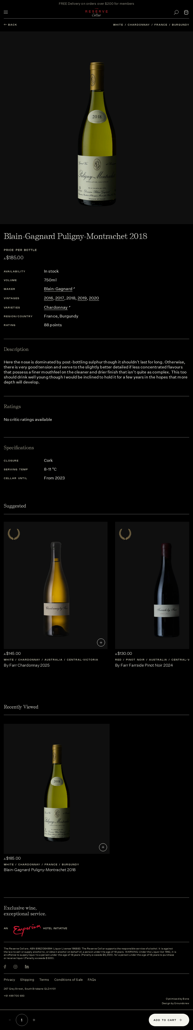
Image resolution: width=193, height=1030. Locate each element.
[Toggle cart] (186, 12)
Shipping (27, 980)
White (118, 24)
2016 (48, 298)
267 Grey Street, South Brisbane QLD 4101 (30, 989)
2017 (59, 298)
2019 (82, 298)
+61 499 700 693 (14, 996)
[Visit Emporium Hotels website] (44, 930)
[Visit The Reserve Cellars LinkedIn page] (27, 967)
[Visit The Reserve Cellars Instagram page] (15, 967)
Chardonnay (139, 24)
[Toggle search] (176, 12)
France (160, 24)
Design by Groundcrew (175, 1003)
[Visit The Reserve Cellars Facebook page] (5, 967)
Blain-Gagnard (58, 288)
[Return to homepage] (96, 12)
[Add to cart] (101, 642)
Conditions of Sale (68, 980)
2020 (94, 298)
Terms (44, 980)
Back (12, 24)
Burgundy (180, 24)
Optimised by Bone (177, 999)
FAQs (92, 980)
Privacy (9, 980)
